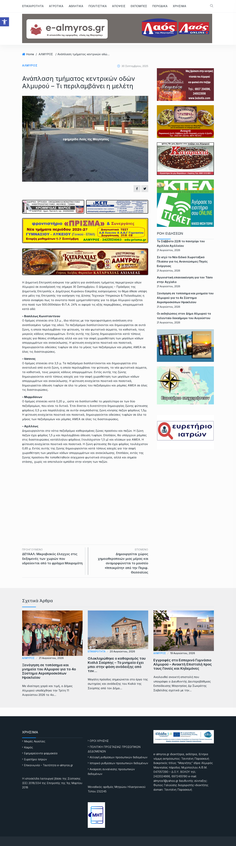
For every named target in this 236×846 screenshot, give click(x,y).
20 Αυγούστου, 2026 (122, 651)
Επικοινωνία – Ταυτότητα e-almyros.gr (48, 765)
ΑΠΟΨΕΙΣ (118, 6)
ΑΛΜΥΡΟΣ (46, 54)
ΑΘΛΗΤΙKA (76, 6)
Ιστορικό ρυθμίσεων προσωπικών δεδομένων (119, 763)
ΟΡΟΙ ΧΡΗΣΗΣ (99, 741)
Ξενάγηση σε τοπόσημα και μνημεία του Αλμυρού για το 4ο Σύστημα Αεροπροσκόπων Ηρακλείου (185, 298)
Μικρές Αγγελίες (34, 741)
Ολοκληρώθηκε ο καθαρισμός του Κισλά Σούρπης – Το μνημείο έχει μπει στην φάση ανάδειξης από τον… (117, 664)
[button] (4, 21)
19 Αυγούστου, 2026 (182, 653)
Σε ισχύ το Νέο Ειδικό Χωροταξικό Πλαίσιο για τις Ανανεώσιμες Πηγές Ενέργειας (182, 261)
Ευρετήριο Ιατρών (35, 759)
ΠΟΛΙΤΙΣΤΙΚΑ (97, 6)
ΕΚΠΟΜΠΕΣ (139, 6)
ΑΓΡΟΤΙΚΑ (56, 6)
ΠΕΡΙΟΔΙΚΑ (160, 6)
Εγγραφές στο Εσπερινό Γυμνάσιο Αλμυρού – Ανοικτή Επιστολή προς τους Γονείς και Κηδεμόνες (182, 664)
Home (30, 54)
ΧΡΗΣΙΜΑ (179, 6)
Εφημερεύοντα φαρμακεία (40, 753)
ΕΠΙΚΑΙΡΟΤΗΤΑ (33, 6)
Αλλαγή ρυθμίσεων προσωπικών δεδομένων (118, 757)
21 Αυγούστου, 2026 (51, 658)
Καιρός (28, 747)
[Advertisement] (85, 492)
